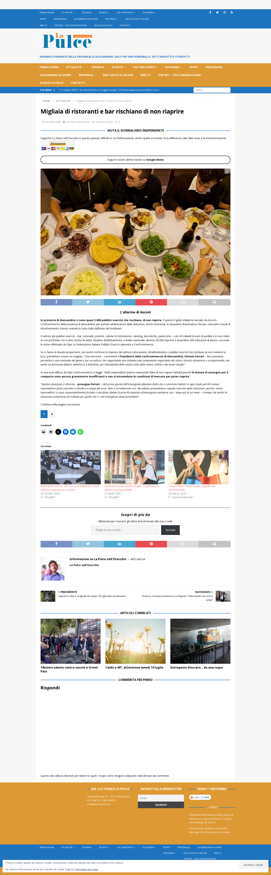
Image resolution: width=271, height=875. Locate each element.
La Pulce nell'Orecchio (78, 121)
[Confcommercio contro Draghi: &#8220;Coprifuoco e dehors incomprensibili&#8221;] (135, 467)
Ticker (109, 121)
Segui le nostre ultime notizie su (135, 159)
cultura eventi (125, 12)
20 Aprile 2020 (53, 121)
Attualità (66, 12)
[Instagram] (224, 12)
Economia (148, 12)
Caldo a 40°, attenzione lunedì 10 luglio (134, 667)
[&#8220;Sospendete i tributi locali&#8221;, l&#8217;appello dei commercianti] (198, 467)
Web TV (43, 25)
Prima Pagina (47, 12)
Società (103, 12)
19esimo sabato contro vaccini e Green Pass (69, 669)
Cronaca (86, 12)
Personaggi (60, 18)
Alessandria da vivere (86, 18)
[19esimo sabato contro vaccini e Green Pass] (71, 641)
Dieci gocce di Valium (137, 18)
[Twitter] (217, 12)
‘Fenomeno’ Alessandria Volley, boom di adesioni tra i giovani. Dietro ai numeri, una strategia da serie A (211, 818)
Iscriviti (170, 530)
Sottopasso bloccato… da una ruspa (196, 667)
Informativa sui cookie (86, 869)
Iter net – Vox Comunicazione (70, 25)
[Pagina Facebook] (210, 12)
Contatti (125, 25)
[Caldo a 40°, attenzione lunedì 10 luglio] (135, 641)
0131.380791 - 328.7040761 (101, 800)
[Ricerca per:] (212, 89)
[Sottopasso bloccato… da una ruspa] (200, 641)
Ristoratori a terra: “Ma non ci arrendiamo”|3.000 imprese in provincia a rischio (70, 488)
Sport (43, 18)
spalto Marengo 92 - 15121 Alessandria (108, 796)
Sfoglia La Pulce (103, 25)
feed (213, 807)
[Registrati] (232, 12)
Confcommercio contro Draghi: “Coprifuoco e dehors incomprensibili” (132, 488)
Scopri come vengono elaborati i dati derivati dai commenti (133, 775)
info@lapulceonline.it (99, 804)
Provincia (110, 18)
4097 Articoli (137, 559)
